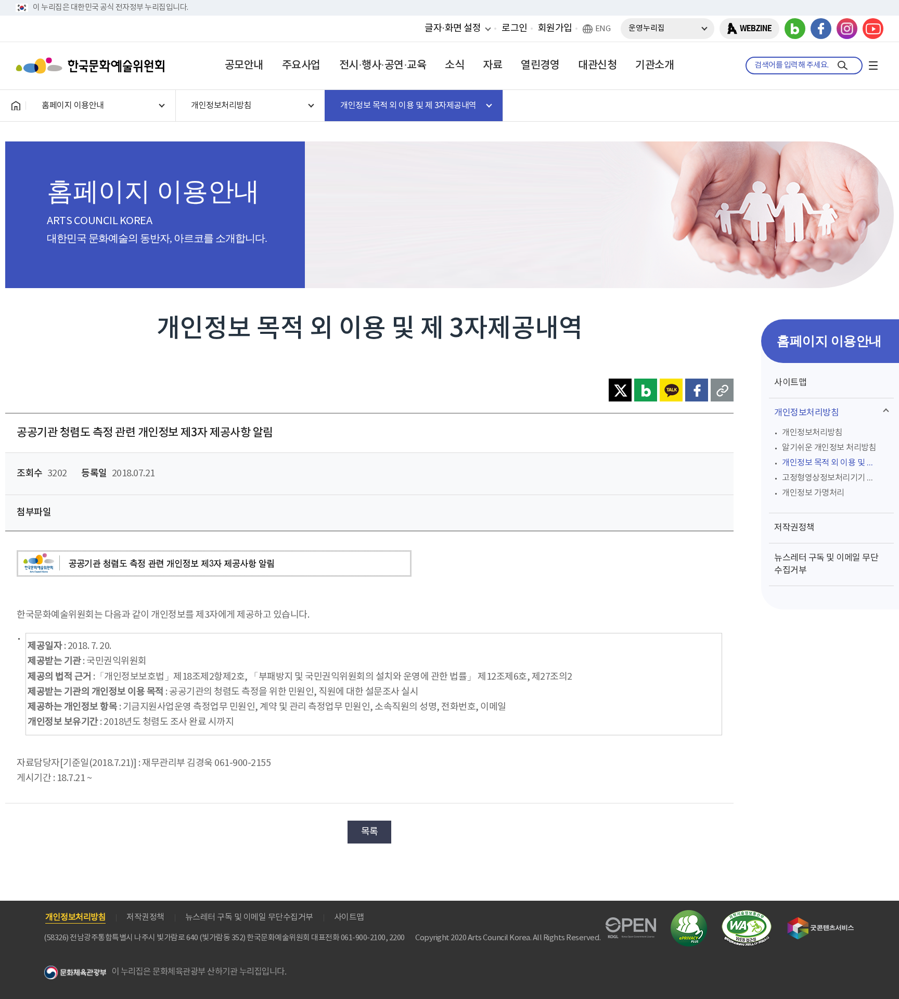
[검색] (843, 65)
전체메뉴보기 (873, 65)
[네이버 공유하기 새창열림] (646, 390)
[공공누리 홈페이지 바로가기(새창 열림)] (631, 923)
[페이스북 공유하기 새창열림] (697, 390)
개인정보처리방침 (806, 413)
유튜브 (873, 28)
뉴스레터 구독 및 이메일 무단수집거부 (826, 564)
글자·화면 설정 (453, 28)
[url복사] (722, 390)
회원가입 (555, 28)
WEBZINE (756, 28)
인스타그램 (847, 28)
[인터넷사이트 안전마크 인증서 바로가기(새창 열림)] (689, 916)
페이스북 (821, 28)
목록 (369, 831)
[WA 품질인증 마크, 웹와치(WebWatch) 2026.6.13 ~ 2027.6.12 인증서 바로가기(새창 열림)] (747, 915)
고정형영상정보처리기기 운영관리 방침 (835, 478)
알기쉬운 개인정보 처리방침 (829, 447)
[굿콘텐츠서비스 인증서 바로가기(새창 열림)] (820, 921)
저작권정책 (794, 528)
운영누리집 (646, 28)
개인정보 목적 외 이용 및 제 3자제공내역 (835, 463)
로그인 (515, 28)
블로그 (795, 28)
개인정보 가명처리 (813, 493)
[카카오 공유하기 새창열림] (671, 390)
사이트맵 (790, 383)
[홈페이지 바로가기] (15, 105)
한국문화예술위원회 (93, 65)
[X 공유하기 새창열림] (620, 390)
